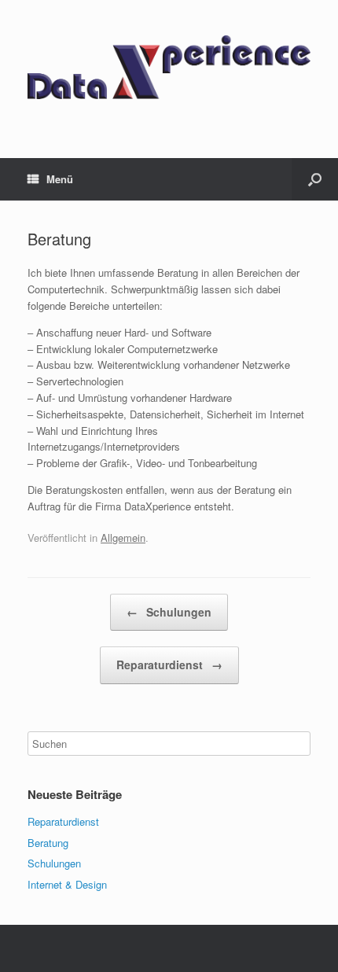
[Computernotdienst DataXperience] (169, 67)
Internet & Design (67, 884)
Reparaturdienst (169, 664)
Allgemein (123, 537)
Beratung (48, 842)
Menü (59, 178)
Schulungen (169, 612)
